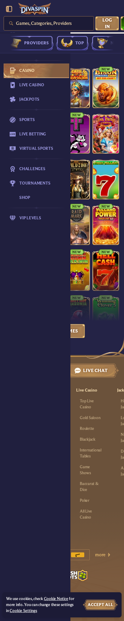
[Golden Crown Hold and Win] (76, 271)
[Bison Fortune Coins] (105, 88)
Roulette (87, 428)
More (100, 554)
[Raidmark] (76, 225)
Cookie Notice (56, 598)
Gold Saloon (90, 417)
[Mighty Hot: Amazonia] (76, 317)
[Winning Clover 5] (105, 317)
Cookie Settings (23, 610)
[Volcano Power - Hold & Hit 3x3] (105, 225)
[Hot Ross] (76, 134)
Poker (84, 500)
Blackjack (87, 439)
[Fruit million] (105, 179)
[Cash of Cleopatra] (76, 88)
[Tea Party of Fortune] (105, 134)
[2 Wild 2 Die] (76, 179)
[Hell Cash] (105, 271)
